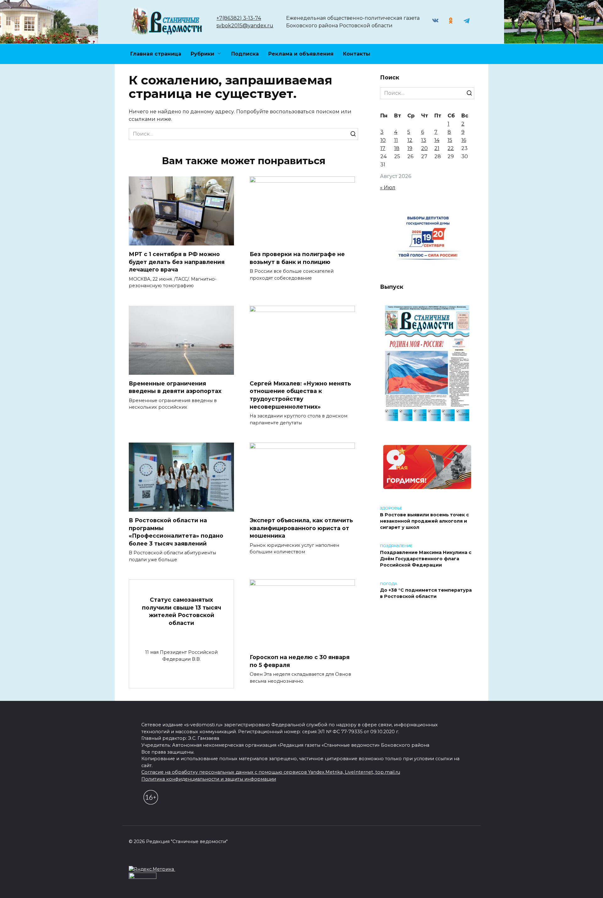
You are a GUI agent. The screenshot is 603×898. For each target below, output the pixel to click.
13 (423, 140)
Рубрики (202, 54)
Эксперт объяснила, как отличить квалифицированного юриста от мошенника (301, 528)
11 (396, 140)
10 (383, 140)
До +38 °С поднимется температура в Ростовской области (426, 594)
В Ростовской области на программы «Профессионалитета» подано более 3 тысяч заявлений (176, 532)
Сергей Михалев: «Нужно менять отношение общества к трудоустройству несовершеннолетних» (300, 395)
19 (409, 148)
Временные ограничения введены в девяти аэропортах (175, 387)
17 (382, 148)
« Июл (387, 188)
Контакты (356, 54)
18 (396, 148)
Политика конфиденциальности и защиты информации (208, 779)
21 (436, 148)
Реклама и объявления (301, 54)
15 (450, 140)
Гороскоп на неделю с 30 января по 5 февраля (300, 661)
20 (424, 148)
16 (463, 140)
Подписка (245, 54)
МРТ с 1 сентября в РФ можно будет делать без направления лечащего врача (177, 262)
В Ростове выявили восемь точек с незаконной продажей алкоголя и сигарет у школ (424, 521)
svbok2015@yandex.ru (244, 26)
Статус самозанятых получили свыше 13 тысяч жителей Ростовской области (181, 611)
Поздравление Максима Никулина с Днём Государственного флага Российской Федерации (425, 559)
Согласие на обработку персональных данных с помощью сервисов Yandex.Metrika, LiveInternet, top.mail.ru (270, 772)
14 (436, 140)
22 (451, 148)
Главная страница (155, 54)
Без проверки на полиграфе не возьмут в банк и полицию (297, 258)
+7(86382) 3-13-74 (238, 18)
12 (409, 140)
